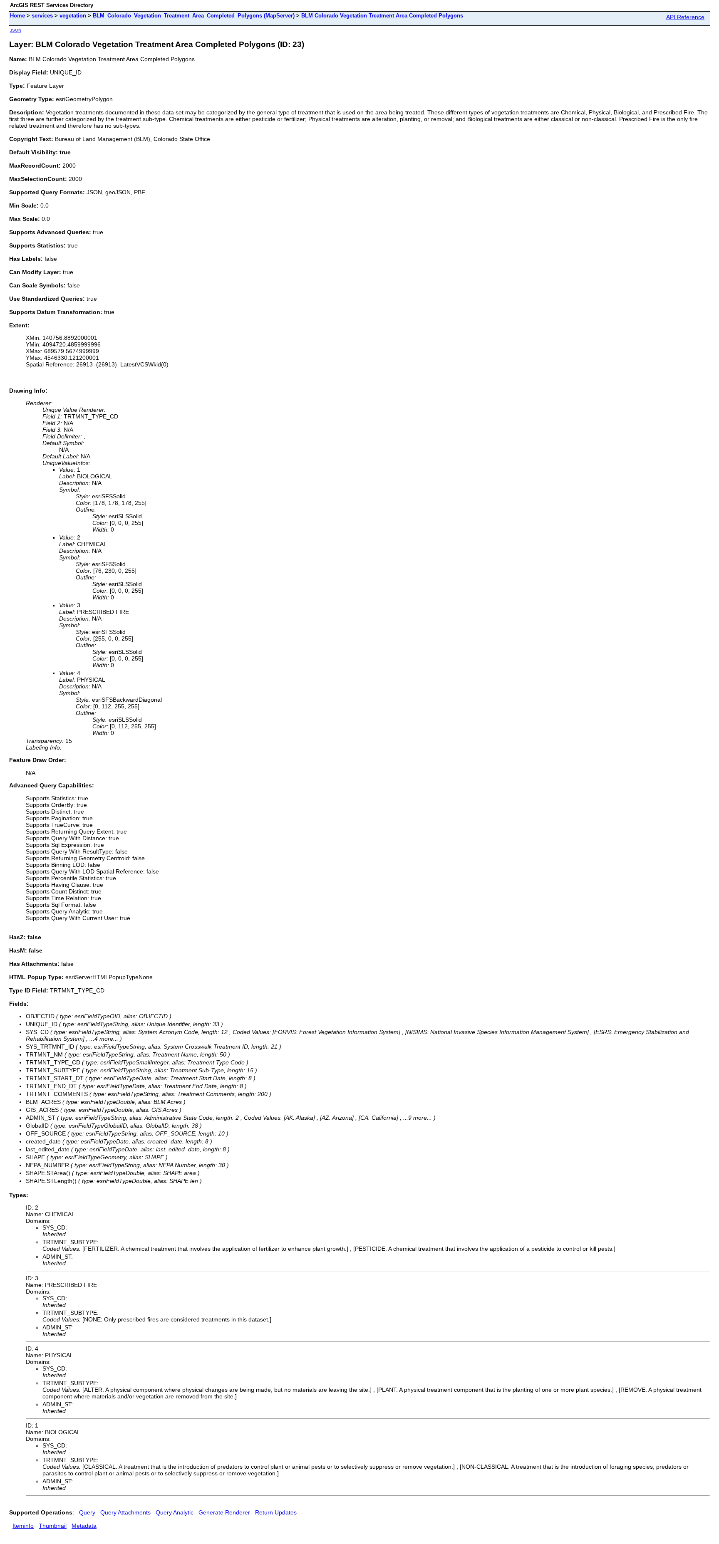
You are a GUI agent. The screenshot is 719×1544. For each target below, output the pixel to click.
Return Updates (276, 1512)
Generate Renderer (224, 1512)
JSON (15, 30)
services (42, 15)
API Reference (685, 17)
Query (87, 1512)
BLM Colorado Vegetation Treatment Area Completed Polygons (382, 15)
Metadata (84, 1525)
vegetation (73, 15)
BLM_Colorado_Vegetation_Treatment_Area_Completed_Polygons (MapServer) (194, 15)
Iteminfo (23, 1525)
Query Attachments (125, 1512)
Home (17, 15)
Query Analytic (174, 1512)
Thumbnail (53, 1525)
